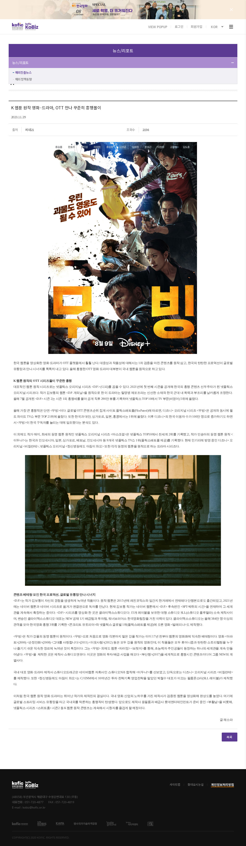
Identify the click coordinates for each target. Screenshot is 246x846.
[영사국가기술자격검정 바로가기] (85, 823)
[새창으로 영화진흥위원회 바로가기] (17, 26)
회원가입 (196, 26)
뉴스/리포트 (20, 62)
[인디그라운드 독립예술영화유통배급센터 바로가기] (111, 823)
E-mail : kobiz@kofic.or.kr (28, 807)
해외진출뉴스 (23, 72)
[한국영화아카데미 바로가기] (60, 823)
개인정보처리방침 (222, 784)
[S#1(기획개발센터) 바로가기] (150, 823)
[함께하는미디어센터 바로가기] (132, 823)
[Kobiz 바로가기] (31, 784)
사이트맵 (175, 784)
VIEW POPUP (157, 26)
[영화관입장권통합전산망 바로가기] (41, 823)
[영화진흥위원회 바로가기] (17, 784)
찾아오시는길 (195, 784)
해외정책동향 (23, 79)
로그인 (179, 26)
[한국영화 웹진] (123, 9)
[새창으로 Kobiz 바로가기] (31, 26)
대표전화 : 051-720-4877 (27, 802)
